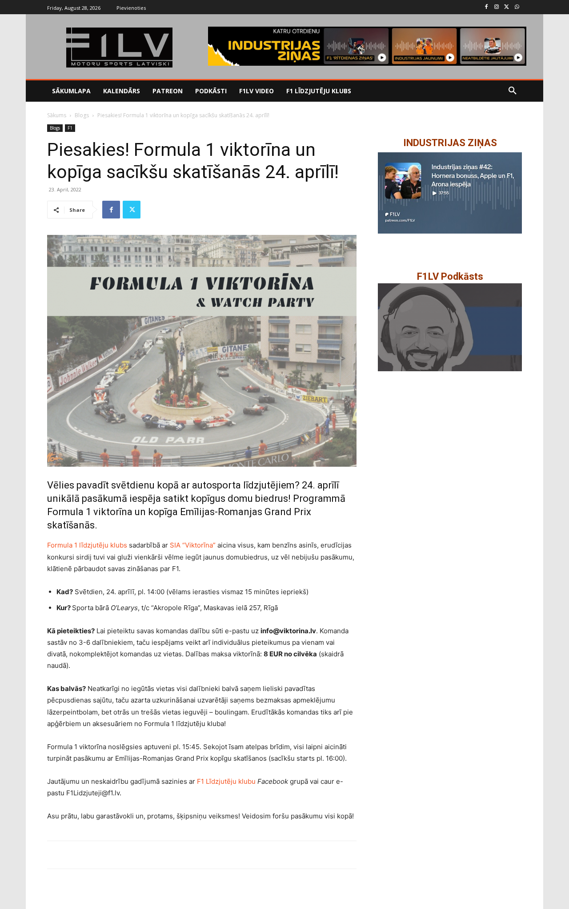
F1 (70, 128)
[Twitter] (506, 7)
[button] (512, 91)
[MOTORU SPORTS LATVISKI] (119, 47)
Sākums (56, 115)
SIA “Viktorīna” (193, 545)
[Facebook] (486, 7)
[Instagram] (497, 7)
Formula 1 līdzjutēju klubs (87, 545)
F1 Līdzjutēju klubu (226, 781)
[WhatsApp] (517, 7)
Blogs (82, 115)
